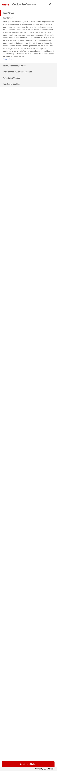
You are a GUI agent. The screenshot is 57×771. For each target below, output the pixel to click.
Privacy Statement (10, 59)
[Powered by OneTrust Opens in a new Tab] (45, 769)
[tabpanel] (28, 39)
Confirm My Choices (28, 764)
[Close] (50, 4)
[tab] (28, 13)
